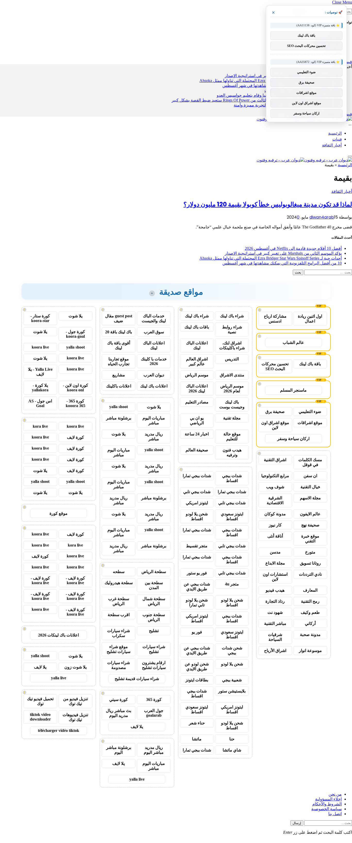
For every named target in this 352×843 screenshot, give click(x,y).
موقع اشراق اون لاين (275, 425)
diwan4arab (321, 217)
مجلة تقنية (232, 418)
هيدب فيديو (275, 590)
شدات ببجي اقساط (232, 478)
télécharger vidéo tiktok (58, 730)
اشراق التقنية (275, 460)
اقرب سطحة (119, 615)
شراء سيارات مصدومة (118, 665)
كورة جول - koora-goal (75, 333)
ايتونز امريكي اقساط (197, 618)
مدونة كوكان (275, 514)
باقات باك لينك (197, 327)
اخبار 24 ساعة (197, 434)
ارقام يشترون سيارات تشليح (154, 665)
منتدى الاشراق (232, 375)
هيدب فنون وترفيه (232, 452)
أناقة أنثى (275, 536)
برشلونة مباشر (118, 418)
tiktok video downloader (40, 716)
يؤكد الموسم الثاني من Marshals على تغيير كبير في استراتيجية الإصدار (283, 253)
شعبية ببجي (232, 680)
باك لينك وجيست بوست (232, 404)
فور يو (197, 632)
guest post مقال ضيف (118, 318)
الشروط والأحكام (327, 804)
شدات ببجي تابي (197, 492)
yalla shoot (118, 406)
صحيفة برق (275, 411)
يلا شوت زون (75, 667)
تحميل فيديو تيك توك (40, 701)
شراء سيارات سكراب (118, 633)
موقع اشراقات (310, 422)
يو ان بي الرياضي (197, 420)
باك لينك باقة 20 (118, 332)
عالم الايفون (310, 514)
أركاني (310, 623)
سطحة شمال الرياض (154, 601)
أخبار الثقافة (332, 145)
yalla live (137, 779)
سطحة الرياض (153, 571)
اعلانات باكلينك (118, 386)
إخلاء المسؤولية (328, 799)
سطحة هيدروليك (119, 583)
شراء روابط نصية (232, 329)
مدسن (275, 552)
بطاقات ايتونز (197, 680)
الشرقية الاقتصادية (275, 500)
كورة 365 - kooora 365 (75, 403)
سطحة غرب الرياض (118, 601)
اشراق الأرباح (275, 650)
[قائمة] (350, 125)
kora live (40, 426)
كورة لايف (75, 437)
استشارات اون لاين (275, 576)
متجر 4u (232, 584)
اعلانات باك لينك (153, 386)
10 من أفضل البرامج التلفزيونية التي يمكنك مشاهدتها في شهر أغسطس (282, 263)
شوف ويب (275, 487)
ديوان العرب (154, 375)
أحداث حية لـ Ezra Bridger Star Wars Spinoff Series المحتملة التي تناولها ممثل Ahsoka (270, 258)
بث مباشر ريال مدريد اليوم (118, 713)
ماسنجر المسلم (293, 390)
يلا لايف (137, 726)
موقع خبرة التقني (310, 538)
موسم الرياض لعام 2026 (232, 388)
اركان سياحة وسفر (293, 438)
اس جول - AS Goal (40, 403)
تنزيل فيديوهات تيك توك (75, 717)
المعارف (310, 590)
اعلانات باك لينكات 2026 (58, 635)
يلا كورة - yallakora (40, 387)
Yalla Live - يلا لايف (40, 371)
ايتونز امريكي (197, 503)
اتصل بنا (335, 814)
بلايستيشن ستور (232, 691)
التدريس (232, 359)
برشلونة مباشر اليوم (118, 750)
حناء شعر (197, 723)
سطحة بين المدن (154, 585)
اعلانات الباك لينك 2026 (197, 388)
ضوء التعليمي (310, 411)
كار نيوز (275, 525)
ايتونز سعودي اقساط (232, 516)
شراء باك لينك (232, 316)
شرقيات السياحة (275, 637)
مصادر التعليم (196, 402)
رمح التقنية (310, 601)
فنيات (337, 139)
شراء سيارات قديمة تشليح (137, 678)
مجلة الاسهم (310, 498)
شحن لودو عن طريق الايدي (197, 666)
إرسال (296, 823)
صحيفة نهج (310, 525)
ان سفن (310, 476)
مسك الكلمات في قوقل (310, 462)
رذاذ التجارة (275, 601)
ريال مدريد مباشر (154, 436)
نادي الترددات (310, 574)
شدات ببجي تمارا (197, 476)
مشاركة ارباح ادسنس (275, 318)
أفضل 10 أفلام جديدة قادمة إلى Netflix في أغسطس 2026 (293, 248)
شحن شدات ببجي (232, 650)
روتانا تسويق (310, 563)
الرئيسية (335, 133)
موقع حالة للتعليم (232, 436)
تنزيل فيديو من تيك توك (75, 701)
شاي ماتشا (232, 750)
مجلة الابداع (275, 563)
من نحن (335, 794)
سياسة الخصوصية (326, 809)
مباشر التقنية (275, 623)
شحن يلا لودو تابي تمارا (197, 602)
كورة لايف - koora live (75, 580)
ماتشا (197, 739)
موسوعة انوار (310, 650)
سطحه (118, 571)
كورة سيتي (118, 699)
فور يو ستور (197, 573)
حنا (231, 739)
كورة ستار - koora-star (40, 318)
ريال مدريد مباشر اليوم (154, 750)
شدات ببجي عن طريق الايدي (197, 586)
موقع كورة (58, 513)
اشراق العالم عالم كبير (197, 361)
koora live (40, 347)
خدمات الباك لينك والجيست (154, 318)
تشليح (154, 631)
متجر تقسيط (196, 546)
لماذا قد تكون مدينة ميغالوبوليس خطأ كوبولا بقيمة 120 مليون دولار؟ (267, 204)
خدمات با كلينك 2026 (154, 361)
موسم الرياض (196, 375)
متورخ (310, 552)
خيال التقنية (310, 487)
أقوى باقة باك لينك (118, 345)
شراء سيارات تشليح (154, 649)
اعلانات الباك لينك (197, 345)
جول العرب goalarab (153, 712)
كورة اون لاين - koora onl (75, 387)
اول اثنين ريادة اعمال (310, 318)
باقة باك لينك (310, 364)
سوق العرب (154, 332)
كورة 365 (154, 699)
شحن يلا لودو (232, 664)
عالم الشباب (293, 342)
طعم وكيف (310, 612)
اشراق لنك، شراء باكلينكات (232, 345)
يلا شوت (154, 407)
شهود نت (275, 612)
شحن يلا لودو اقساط (197, 516)
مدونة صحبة (310, 634)
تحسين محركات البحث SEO (275, 366)
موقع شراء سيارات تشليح (118, 649)
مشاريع (118, 375)
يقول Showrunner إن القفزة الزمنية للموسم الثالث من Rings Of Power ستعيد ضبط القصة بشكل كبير (257, 100)
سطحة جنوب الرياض (154, 617)
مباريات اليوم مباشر (154, 420)
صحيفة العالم (197, 450)
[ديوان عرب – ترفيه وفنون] (304, 160)
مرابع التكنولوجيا (275, 476)
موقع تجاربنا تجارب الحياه (118, 361)
